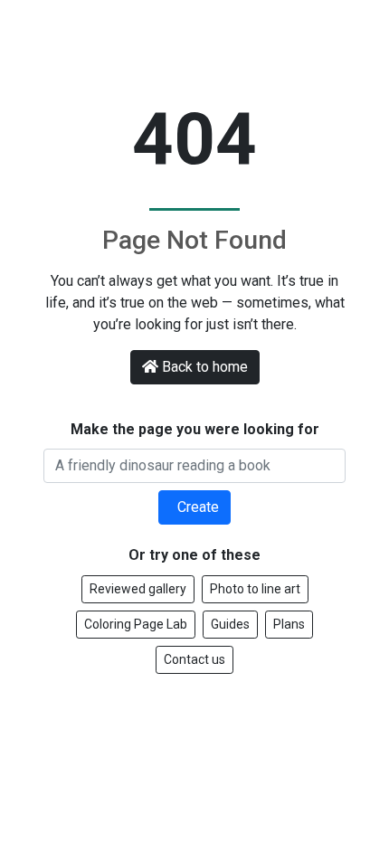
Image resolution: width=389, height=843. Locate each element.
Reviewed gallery (138, 589)
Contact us (194, 659)
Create (196, 507)
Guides (230, 624)
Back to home (205, 366)
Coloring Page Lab (135, 624)
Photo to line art (255, 589)
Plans (289, 624)
